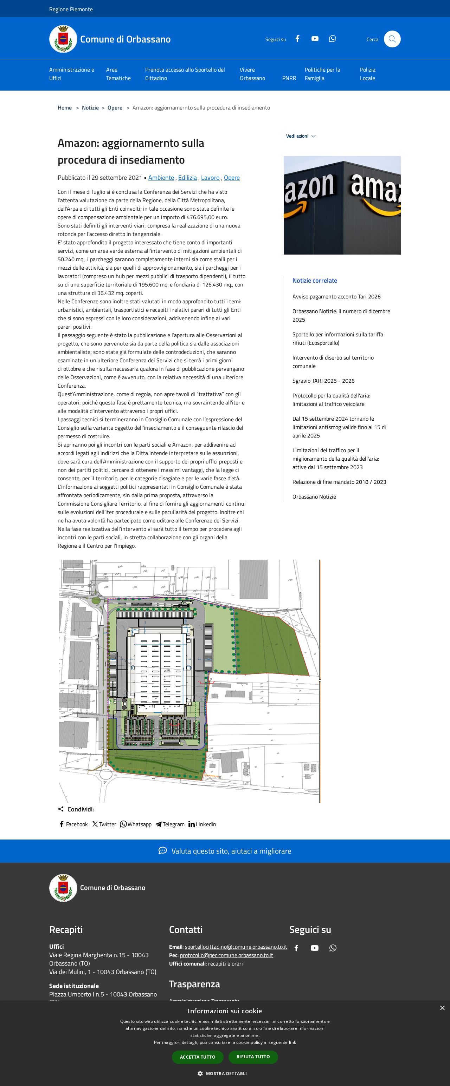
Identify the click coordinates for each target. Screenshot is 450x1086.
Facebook (77, 824)
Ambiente (161, 177)
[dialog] (225, 1043)
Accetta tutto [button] (198, 1057)
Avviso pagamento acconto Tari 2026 (336, 296)
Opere (115, 107)
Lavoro (210, 177)
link (292, 1042)
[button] (225, 1073)
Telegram (174, 824)
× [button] (442, 1008)
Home (65, 107)
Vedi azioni (297, 136)
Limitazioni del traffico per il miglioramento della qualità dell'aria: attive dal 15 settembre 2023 (335, 458)
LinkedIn (206, 824)
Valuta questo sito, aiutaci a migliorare (230, 850)
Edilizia (187, 177)
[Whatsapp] (330, 37)
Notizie (90, 107)
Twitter (107, 824)
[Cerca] (392, 39)
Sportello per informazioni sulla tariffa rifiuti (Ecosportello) (337, 338)
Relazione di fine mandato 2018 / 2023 (339, 482)
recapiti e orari (225, 963)
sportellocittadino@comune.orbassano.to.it (236, 946)
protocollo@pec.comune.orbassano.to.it (226, 955)
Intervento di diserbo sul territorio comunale (333, 361)
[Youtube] (312, 37)
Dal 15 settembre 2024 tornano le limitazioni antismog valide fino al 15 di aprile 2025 (339, 427)
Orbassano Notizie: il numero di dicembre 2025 (341, 315)
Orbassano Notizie (314, 496)
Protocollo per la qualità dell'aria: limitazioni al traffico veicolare (331, 399)
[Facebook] (295, 37)
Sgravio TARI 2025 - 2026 (323, 380)
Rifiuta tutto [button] (253, 1057)
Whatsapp (140, 824)
